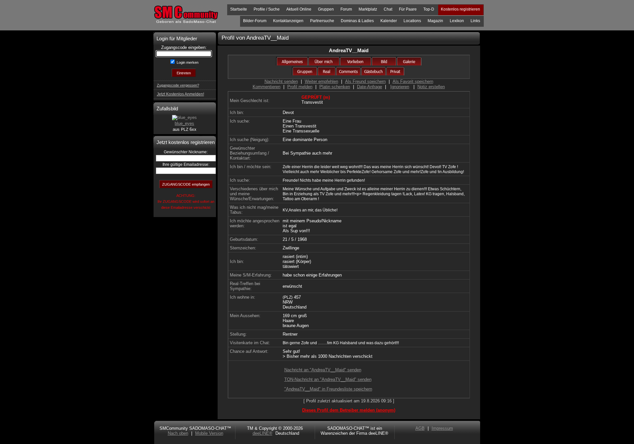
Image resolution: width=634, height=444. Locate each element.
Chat (388, 9)
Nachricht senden (281, 81)
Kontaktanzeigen (288, 20)
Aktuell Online (298, 9)
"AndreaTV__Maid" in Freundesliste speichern (328, 389)
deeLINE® (262, 433)
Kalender (388, 20)
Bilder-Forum (254, 20)
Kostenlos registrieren (460, 9)
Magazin (435, 20)
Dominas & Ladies (357, 20)
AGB (420, 428)
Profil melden (299, 86)
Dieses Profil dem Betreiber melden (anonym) (348, 410)
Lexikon (457, 20)
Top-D (428, 9)
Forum (346, 9)
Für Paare (408, 9)
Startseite (238, 9)
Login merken (187, 62)
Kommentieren (266, 86)
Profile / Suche (267, 9)
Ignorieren (399, 86)
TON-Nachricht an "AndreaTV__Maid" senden (327, 379)
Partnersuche (322, 20)
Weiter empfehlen (321, 81)
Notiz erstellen (431, 86)
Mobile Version (209, 433)
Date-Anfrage (369, 86)
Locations (412, 20)
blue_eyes (184, 123)
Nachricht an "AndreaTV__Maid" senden (322, 369)
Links (475, 20)
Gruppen (326, 9)
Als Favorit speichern (413, 81)
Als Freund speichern (365, 81)
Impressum (442, 428)
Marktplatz (368, 9)
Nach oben (178, 433)
